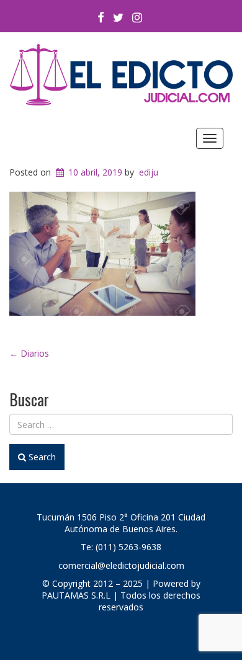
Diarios (29, 353)
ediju (148, 172)
